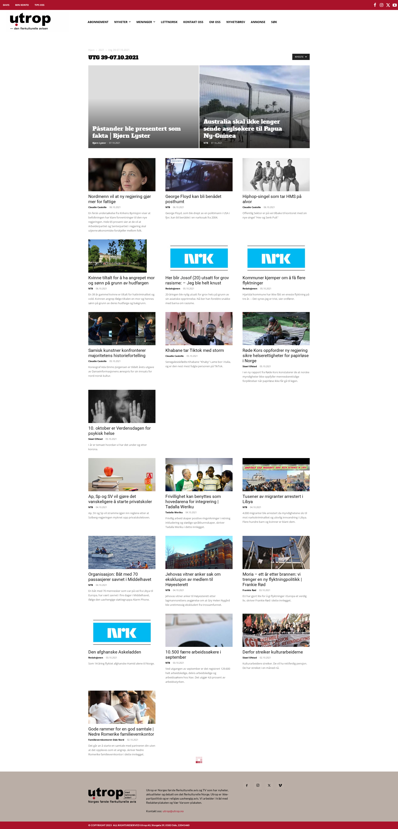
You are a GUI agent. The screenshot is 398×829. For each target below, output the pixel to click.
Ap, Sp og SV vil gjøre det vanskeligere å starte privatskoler (120, 499)
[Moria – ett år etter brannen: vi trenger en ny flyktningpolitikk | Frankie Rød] (276, 552)
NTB (206, 142)
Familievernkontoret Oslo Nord (106, 739)
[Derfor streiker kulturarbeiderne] (276, 630)
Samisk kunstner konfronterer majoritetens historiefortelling (117, 353)
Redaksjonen (172, 288)
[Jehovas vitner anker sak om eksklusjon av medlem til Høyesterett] (199, 552)
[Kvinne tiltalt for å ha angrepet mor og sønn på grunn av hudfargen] (121, 256)
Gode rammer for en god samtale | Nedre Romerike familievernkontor (121, 732)
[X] (269, 785)
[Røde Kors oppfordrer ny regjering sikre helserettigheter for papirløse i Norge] (276, 328)
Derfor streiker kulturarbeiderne (273, 652)
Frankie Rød (249, 590)
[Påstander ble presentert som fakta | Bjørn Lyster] (143, 113)
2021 (101, 50)
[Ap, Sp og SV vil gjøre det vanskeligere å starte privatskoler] (121, 474)
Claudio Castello (97, 207)
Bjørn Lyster (99, 142)
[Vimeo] (280, 785)
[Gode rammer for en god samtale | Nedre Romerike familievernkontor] (121, 707)
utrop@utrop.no (173, 811)
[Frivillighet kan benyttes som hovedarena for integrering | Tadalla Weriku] (199, 474)
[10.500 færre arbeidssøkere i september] (199, 630)
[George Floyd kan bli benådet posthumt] (199, 174)
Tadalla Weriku (174, 512)
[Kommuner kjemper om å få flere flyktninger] (276, 256)
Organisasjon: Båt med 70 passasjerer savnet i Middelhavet (119, 577)
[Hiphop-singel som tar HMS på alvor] (276, 174)
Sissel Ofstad (250, 366)
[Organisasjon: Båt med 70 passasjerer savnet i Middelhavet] (121, 552)
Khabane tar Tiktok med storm (194, 350)
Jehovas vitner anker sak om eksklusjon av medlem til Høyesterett (193, 579)
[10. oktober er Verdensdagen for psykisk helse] (121, 406)
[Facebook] (247, 785)
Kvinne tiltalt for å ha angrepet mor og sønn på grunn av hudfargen (121, 280)
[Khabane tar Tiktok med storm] (199, 328)
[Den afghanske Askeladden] (121, 630)
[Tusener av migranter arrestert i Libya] (276, 474)
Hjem (91, 50)
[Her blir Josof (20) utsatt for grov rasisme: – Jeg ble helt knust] (199, 256)
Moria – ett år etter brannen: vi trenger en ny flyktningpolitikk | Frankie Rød (272, 579)
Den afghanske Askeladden (114, 652)
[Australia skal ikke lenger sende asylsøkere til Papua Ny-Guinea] (254, 113)
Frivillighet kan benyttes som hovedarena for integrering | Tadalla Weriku (193, 501)
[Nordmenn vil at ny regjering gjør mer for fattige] (121, 174)
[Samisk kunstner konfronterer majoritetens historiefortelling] (121, 328)
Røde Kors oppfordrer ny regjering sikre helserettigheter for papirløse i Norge (276, 355)
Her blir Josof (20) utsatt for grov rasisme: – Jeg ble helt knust (197, 280)
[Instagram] (258, 785)
